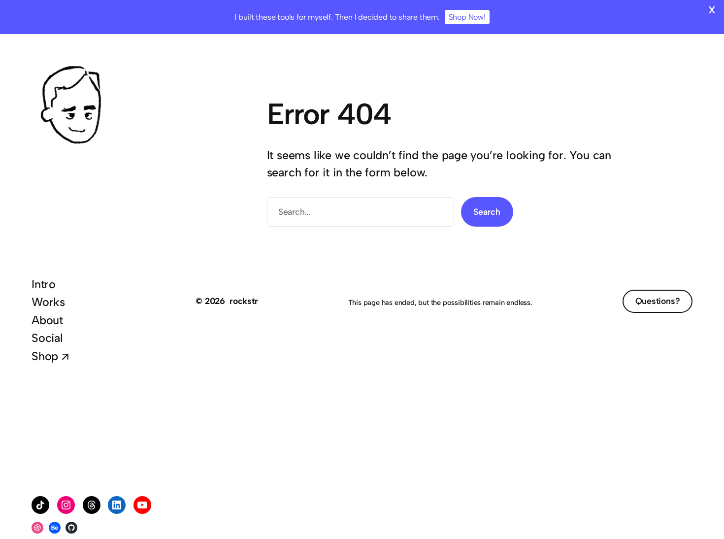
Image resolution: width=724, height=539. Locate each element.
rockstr (244, 301)
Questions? (657, 301)
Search (486, 211)
